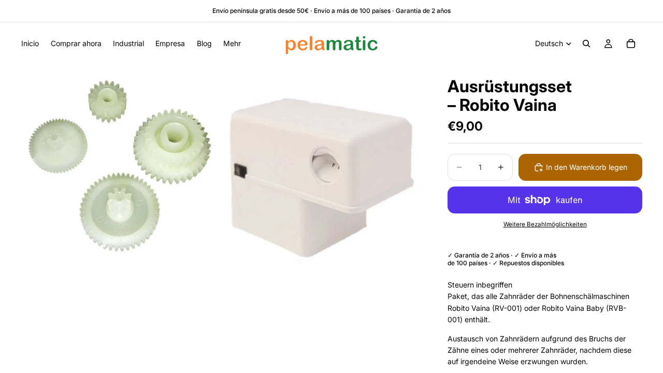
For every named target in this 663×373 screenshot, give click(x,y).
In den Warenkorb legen (586, 167)
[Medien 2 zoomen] (323, 165)
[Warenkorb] (630, 43)
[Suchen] (586, 43)
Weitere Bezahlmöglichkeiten (545, 224)
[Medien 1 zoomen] (121, 165)
